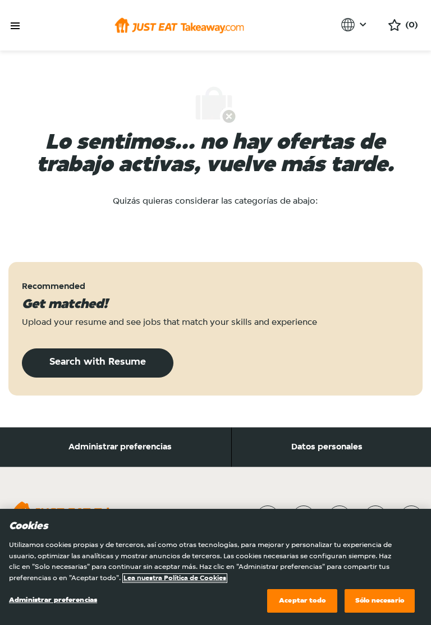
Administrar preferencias (120, 447)
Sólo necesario (379, 600)
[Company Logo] (179, 25)
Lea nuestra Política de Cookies (174, 578)
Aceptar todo (302, 600)
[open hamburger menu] (15, 26)
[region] (215, 567)
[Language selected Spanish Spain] (355, 24)
